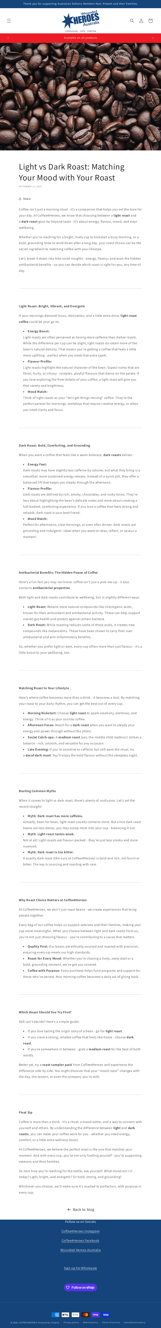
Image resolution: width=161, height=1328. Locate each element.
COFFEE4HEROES (28, 1322)
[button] (8, 20)
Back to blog (83, 1209)
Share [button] (27, 199)
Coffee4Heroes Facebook (80, 1240)
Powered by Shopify (48, 1322)
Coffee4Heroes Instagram (80, 1231)
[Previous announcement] (8, 38)
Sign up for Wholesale (80, 1268)
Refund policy (90, 1322)
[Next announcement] (152, 38)
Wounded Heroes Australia (80, 1250)
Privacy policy (71, 1322)
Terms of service (111, 1322)
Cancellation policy (134, 1322)
